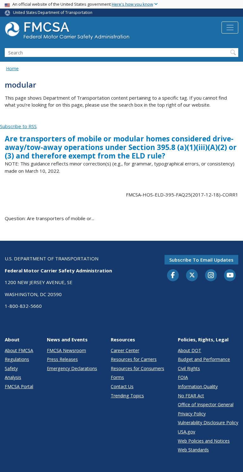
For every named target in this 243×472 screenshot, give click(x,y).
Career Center (125, 350)
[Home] (68, 32)
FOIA (183, 377)
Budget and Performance (204, 359)
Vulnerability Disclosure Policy (208, 422)
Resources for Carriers (134, 359)
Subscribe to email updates (201, 260)
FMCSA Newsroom (66, 350)
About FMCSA (19, 350)
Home (12, 68)
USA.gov (186, 432)
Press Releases (62, 359)
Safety (11, 368)
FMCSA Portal (19, 386)
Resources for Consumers (137, 368)
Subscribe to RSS (18, 126)
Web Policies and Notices (204, 441)
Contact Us (122, 386)
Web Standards (193, 450)
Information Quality (198, 386)
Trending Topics (127, 396)
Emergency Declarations (72, 368)
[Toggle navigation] (229, 28)
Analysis (13, 377)
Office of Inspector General (206, 404)
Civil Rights (189, 368)
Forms (117, 377)
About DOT (189, 350)
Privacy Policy (192, 414)
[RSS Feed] (3, 119)
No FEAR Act (191, 396)
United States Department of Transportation (52, 12)
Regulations (17, 359)
